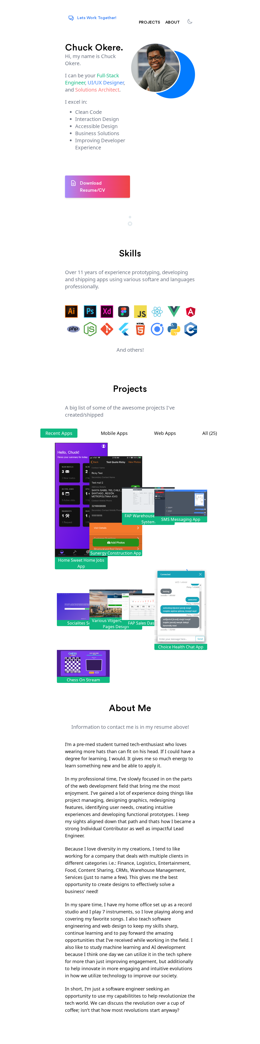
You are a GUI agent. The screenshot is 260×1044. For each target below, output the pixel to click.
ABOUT (172, 22)
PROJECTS (149, 22)
